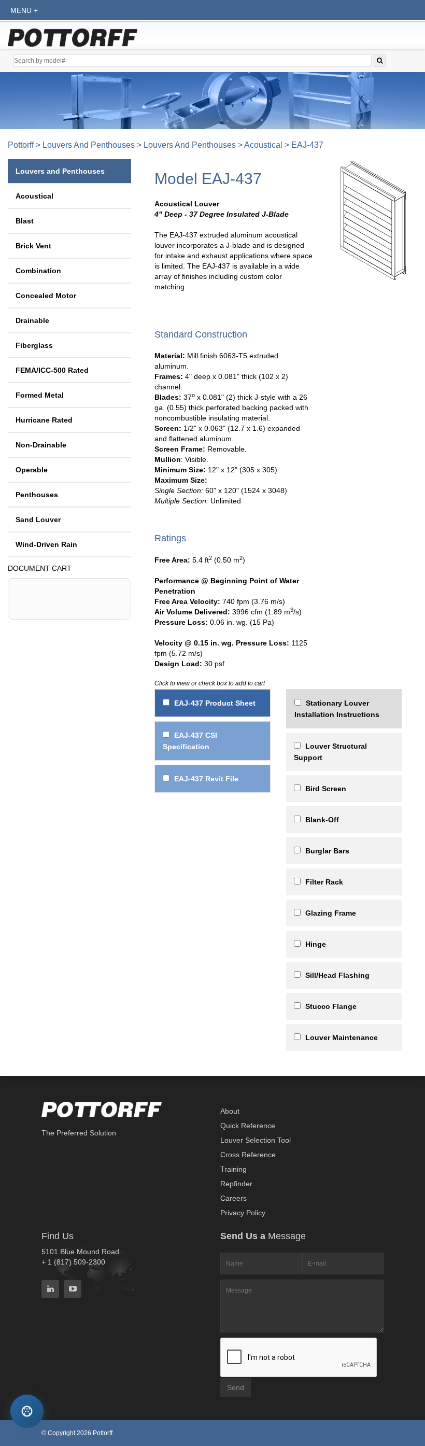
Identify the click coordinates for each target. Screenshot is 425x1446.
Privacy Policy (242, 1213)
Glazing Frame (330, 913)
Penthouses (37, 494)
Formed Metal (40, 395)
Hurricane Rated (44, 420)
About (229, 1111)
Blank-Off (322, 820)
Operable (32, 470)
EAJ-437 (307, 145)
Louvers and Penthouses (88, 145)
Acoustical (263, 145)
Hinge (315, 944)
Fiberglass (34, 345)
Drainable (32, 320)
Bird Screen (325, 788)
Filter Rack (324, 882)
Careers (233, 1198)
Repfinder (236, 1184)
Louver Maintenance (341, 1037)
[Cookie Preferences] (27, 1411)
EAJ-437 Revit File (206, 779)
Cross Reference (248, 1154)
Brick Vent (33, 246)
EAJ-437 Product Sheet (215, 703)
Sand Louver (38, 519)
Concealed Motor (46, 295)
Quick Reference (247, 1125)
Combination (38, 270)
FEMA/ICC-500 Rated (52, 370)
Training (233, 1169)
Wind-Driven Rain (46, 544)
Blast (25, 221)
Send (235, 1387)
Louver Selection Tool (255, 1140)
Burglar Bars (327, 851)
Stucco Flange (331, 1006)
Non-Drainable (41, 445)
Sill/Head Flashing (337, 975)
